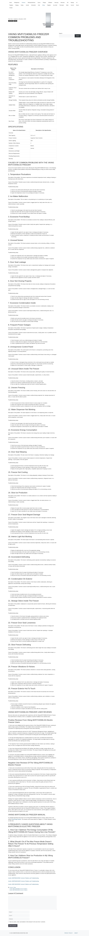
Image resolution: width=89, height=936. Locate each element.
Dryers (39, 2)
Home (10, 2)
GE (67, 2)
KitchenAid (33, 5)
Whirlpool (50, 2)
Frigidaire (11, 5)
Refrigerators (16, 2)
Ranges (44, 2)
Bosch (77, 5)
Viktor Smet (10, 18)
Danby (22, 5)
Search (60, 33)
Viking (43, 5)
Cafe (39, 5)
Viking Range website (16, 819)
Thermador (61, 5)
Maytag (72, 2)
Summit (72, 5)
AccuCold (55, 5)
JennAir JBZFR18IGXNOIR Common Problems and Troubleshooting (23, 881)
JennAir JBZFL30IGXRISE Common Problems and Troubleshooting (23, 884)
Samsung (56, 2)
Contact (10, 7)
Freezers (23, 2)
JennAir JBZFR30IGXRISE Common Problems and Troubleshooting (23, 878)
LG (76, 2)
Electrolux (63, 2)
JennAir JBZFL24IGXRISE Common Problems (18, 888)
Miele (67, 5)
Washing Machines (31, 2)
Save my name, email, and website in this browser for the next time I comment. (27, 921)
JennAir (27, 5)
